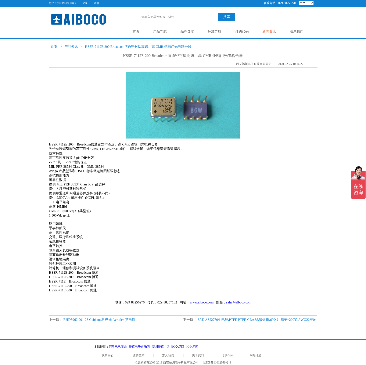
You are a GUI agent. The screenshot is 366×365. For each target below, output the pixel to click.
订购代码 (242, 31)
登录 (84, 3)
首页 (136, 31)
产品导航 (160, 31)
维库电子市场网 (139, 346)
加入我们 (168, 355)
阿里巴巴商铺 (118, 346)
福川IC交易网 (175, 346)
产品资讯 (71, 46)
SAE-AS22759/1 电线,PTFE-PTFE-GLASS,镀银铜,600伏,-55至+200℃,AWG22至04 (256, 319)
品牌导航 (187, 31)
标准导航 (214, 31)
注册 (96, 3)
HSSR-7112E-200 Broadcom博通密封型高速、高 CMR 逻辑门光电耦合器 (138, 46)
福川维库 (158, 346)
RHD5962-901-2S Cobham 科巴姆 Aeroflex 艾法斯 (99, 319)
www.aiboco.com (202, 302)
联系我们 (296, 31)
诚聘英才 (138, 355)
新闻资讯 (269, 31)
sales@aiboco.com (238, 302)
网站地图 (256, 355)
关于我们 (198, 355)
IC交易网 (192, 346)
